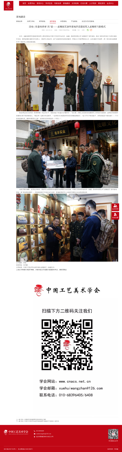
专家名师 (57, 3)
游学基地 (53, 21)
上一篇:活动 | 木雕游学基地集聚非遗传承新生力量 (31, 419)
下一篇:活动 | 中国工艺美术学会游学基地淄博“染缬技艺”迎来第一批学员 (37, 421)
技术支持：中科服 (113, 449)
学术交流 (48, 3)
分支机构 (75, 3)
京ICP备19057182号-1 (10, 449)
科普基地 (63, 21)
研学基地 (42, 21)
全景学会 (31, 3)
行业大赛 (84, 3)
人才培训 (92, 3)
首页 (24, 3)
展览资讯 (101, 3)
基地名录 (19, 21)
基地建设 (66, 3)
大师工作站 (31, 21)
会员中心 (110, 3)
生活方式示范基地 (88, 21)
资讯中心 (40, 3)
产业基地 (74, 21)
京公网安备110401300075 (25, 449)
